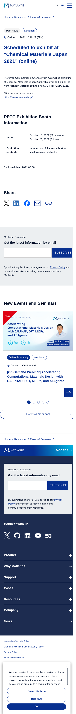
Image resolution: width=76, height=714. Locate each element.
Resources (20, 17)
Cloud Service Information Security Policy (23, 647)
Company (11, 610)
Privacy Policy (57, 267)
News (8, 621)
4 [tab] (43, 402)
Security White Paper (14, 657)
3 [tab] (38, 402)
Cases (8, 588)
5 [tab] (48, 402)
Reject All (36, 698)
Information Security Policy (16, 641)
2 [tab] (34, 402)
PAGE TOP (62, 450)
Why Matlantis (14, 566)
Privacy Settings (36, 691)
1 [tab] (28, 402)
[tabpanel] (38, 354)
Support (10, 577)
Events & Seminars (40, 17)
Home (7, 17)
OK (37, 706)
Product (10, 555)
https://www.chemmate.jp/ (18, 97)
